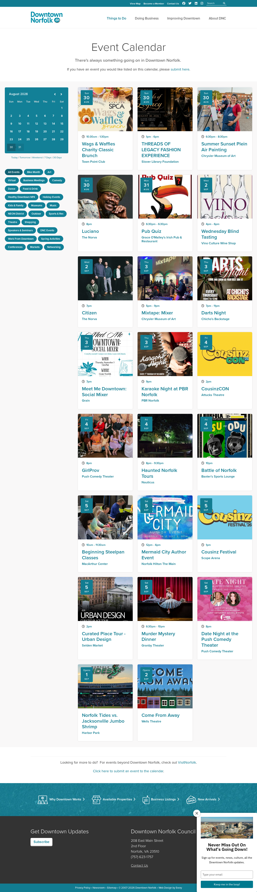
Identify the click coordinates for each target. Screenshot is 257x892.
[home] (47, 18)
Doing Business (147, 18)
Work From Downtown (21, 239)
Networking (54, 247)
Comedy (57, 180)
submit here (180, 69)
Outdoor (36, 214)
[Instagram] (202, 3)
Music (53, 205)
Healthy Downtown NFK (21, 197)
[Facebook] (183, 3)
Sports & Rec (56, 214)
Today (14, 157)
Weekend (37, 157)
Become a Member (154, 3)
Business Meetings (34, 180)
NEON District (16, 214)
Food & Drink (30, 189)
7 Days (47, 157)
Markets (35, 247)
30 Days (57, 157)
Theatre (12, 222)
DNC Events (47, 230)
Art (49, 172)
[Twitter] (190, 3)
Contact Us (173, 3)
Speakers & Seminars (20, 230)
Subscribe (41, 841)
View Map (135, 3)
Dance (11, 189)
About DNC (217, 18)
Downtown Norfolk (145, 888)
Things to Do (116, 18)
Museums (36, 205)
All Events (13, 172)
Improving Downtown (183, 18)
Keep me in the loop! (227, 884)
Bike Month (33, 172)
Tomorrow (24, 157)
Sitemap (111, 888)
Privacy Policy (82, 888)
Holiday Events (51, 197)
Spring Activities (50, 239)
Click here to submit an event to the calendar (128, 771)
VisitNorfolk (187, 762)
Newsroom (99, 888)
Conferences (15, 247)
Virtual (12, 180)
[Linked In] (196, 3)
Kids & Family (15, 205)
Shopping (30, 222)
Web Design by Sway (170, 888)
